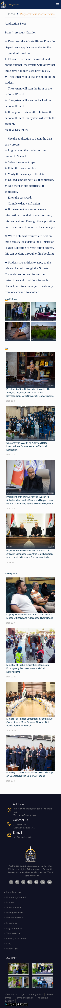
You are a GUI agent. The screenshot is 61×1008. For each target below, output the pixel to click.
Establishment (14, 892)
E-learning (11, 923)
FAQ (8, 943)
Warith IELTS (13, 933)
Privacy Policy (36, 994)
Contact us (11, 994)
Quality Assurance (16, 938)
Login (22, 994)
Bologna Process (15, 913)
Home (11, 14)
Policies (10, 902)
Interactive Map (14, 918)
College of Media (14, 4)
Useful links (12, 949)
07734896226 (19, 824)
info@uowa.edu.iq (22, 837)
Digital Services (14, 928)
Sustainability (13, 907)
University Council (16, 897)
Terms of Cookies (24, 998)
